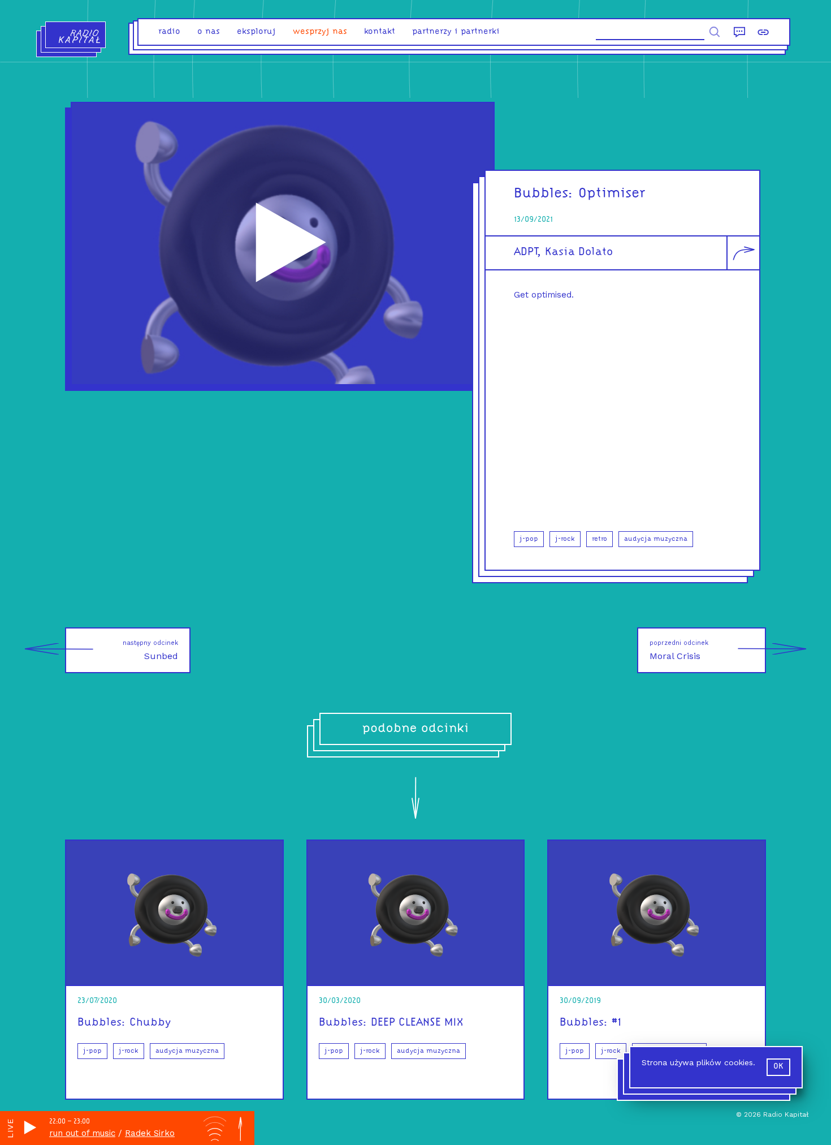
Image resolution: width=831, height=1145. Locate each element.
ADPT (525, 252)
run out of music (82, 1133)
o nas (208, 32)
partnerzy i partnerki (456, 32)
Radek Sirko (150, 1133)
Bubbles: (544, 194)
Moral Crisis (679, 650)
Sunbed (150, 650)
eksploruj (256, 32)
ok (778, 1066)
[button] (622, 414)
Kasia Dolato (579, 252)
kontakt (379, 32)
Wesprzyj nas (320, 32)
